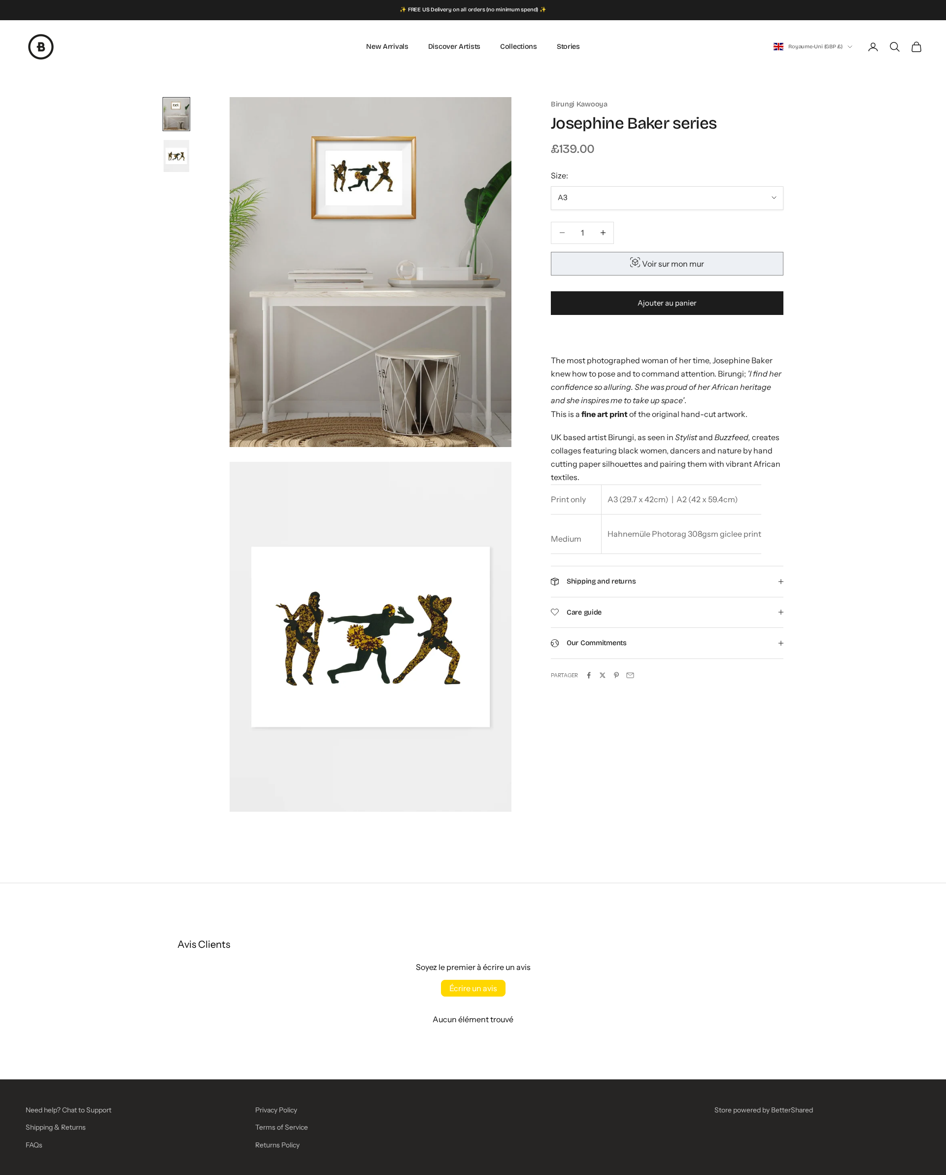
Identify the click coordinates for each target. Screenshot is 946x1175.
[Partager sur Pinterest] (616, 675)
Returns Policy (277, 1144)
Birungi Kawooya (579, 104)
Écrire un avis (473, 988)
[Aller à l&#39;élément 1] (176, 114)
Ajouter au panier (667, 303)
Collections (518, 46)
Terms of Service (281, 1127)
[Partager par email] (630, 675)
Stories (568, 46)
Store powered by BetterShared (763, 1110)
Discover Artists (454, 46)
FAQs (34, 1144)
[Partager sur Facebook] (589, 675)
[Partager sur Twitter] (603, 675)
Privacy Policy (276, 1110)
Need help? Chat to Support (68, 1110)
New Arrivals (387, 46)
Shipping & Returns (56, 1127)
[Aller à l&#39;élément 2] (176, 156)
